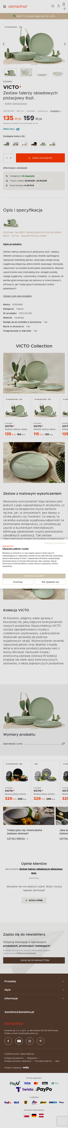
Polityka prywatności (55, 543)
